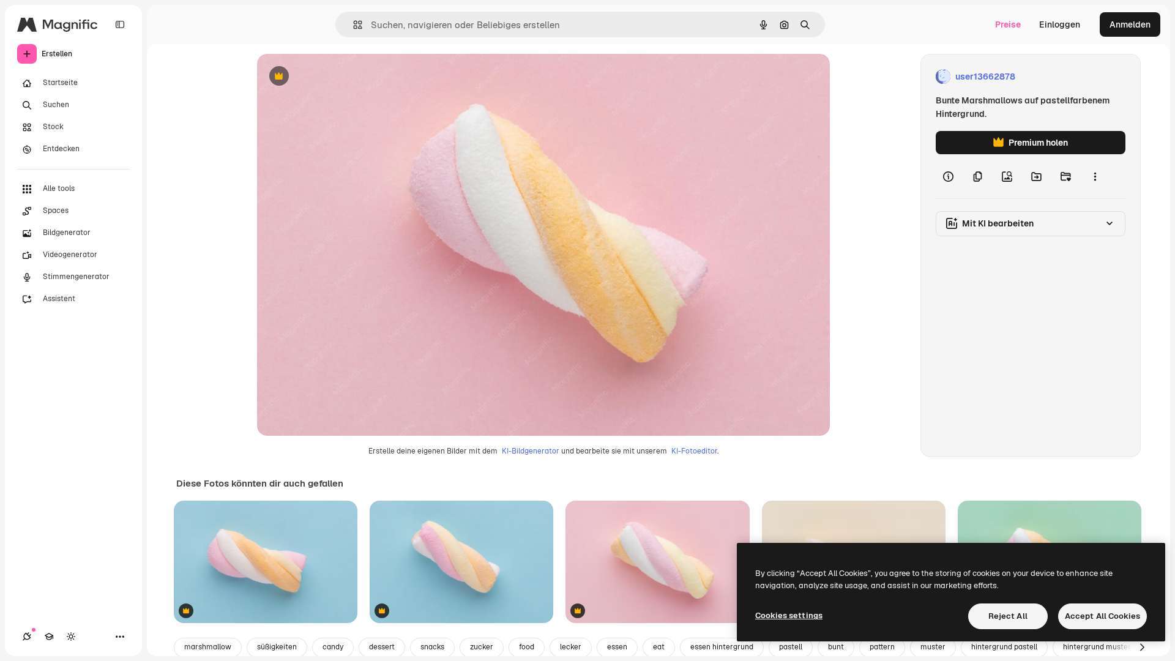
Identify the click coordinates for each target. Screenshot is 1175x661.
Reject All (1008, 616)
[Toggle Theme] (71, 636)
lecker (570, 647)
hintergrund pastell (1004, 647)
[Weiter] (1142, 647)
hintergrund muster (1097, 647)
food (526, 647)
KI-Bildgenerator (530, 451)
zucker (481, 647)
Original (335, 77)
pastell (790, 647)
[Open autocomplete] (353, 24)
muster (933, 647)
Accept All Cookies (1102, 616)
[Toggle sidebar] (120, 24)
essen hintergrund (721, 647)
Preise (1008, 24)
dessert (382, 647)
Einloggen (1059, 24)
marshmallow (207, 647)
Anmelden (1130, 24)
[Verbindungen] (27, 636)
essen (617, 647)
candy (333, 647)
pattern (882, 647)
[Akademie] (49, 636)
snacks (432, 647)
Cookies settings (788, 615)
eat (659, 647)
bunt (836, 647)
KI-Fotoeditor (694, 451)
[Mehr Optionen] (1095, 176)
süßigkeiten (277, 647)
